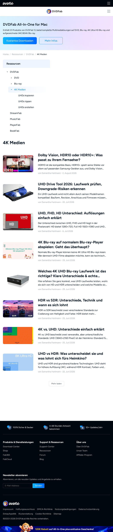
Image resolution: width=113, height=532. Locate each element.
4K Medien (20, 89)
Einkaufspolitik (9, 514)
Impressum (8, 509)
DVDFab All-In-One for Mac (25, 24)
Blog (42, 459)
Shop (5, 450)
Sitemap (57, 514)
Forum (43, 455)
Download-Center (11, 446)
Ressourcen (17, 54)
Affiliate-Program (84, 455)
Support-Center (47, 446)
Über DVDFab (82, 446)
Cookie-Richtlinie (43, 514)
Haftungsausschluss (25, 509)
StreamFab (15, 113)
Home (6, 54)
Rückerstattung (26, 514)
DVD (16, 77)
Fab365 (6, 455)
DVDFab (30, 54)
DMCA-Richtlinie (45, 509)
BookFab (14, 130)
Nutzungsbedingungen (65, 509)
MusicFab (15, 119)
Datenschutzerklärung (89, 509)
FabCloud (7, 459)
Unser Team (81, 450)
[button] (20, 40)
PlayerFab (15, 125)
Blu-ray (18, 83)
